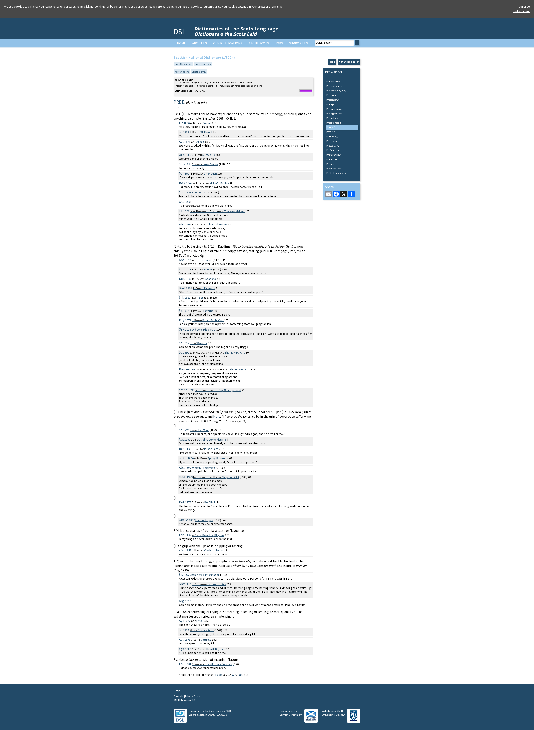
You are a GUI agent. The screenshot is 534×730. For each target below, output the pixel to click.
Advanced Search (349, 61)
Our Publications (227, 43)
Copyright (179, 696)
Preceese (336, 90)
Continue (524, 6)
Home (181, 43)
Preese (332, 145)
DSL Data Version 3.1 (184, 699)
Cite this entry (199, 71)
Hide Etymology (203, 64)
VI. (203, 329)
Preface (333, 150)
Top (177, 690)
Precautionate (335, 85)
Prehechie (333, 159)
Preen (332, 141)
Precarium (333, 81)
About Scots (258, 43)
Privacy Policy (192, 696)
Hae (240, 675)
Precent (331, 95)
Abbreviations (182, 71)
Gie (234, 675)
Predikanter (333, 122)
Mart (216, 416)
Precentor (332, 99)
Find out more (521, 11)
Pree (332, 127)
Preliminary (336, 173)
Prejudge (332, 163)
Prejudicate (333, 168)
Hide (332, 61)
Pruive (218, 675)
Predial (332, 118)
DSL (180, 31)
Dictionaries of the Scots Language (236, 31)
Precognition (334, 108)
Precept (331, 104)
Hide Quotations (183, 64)
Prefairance (333, 154)
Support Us (298, 43)
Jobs (279, 43)
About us (199, 43)
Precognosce (334, 113)
